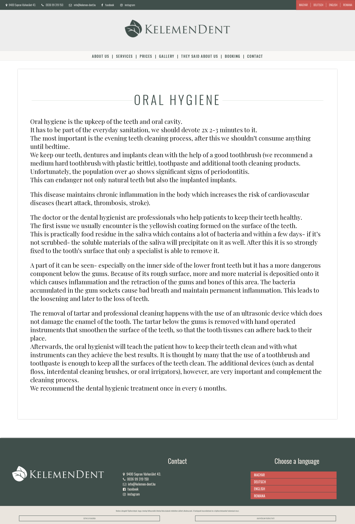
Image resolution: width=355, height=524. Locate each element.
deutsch (318, 5)
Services (124, 56)
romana (347, 5)
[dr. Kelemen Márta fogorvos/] (177, 49)
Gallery (166, 56)
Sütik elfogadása (89, 518)
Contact (255, 56)
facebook (109, 5)
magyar (303, 5)
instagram (130, 5)
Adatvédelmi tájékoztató (265, 518)
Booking (232, 56)
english (333, 5)
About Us (100, 56)
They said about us (199, 56)
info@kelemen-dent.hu (85, 5)
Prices (146, 56)
